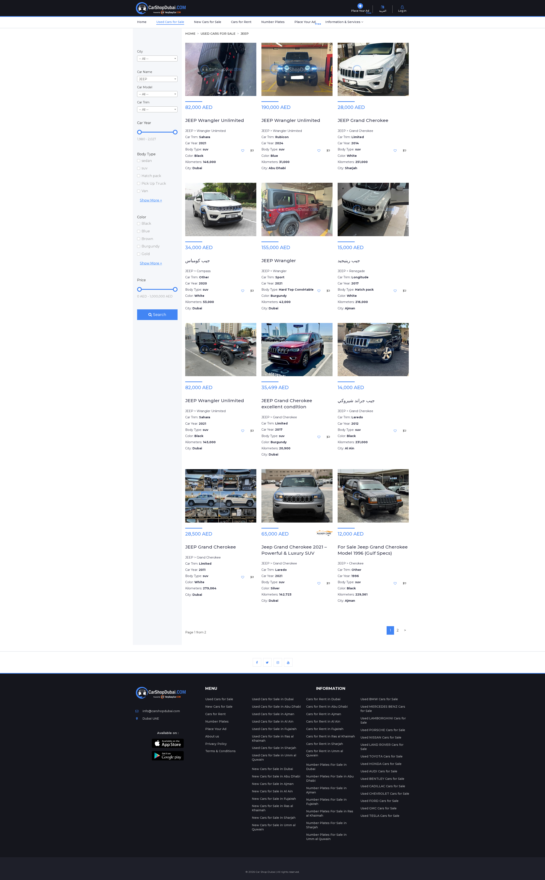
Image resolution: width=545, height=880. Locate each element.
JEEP (245, 34)
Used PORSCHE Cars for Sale (382, 730)
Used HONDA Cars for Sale (381, 764)
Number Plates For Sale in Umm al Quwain (326, 837)
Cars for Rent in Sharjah (324, 744)
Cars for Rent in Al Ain (323, 721)
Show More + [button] (151, 200)
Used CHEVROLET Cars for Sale (384, 794)
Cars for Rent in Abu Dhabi (327, 707)
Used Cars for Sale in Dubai (273, 699)
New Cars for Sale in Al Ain (272, 791)
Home (141, 22)
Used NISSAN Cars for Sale (380, 737)
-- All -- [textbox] (143, 59)
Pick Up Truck (154, 183)
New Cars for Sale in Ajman (273, 784)
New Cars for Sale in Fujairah (274, 799)
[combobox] (157, 58)
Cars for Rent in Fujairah (324, 729)
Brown (147, 239)
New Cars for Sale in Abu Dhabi (276, 776)
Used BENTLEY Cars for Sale (382, 779)
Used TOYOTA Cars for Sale (381, 756)
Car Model (144, 87)
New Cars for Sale (207, 22)
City (140, 51)
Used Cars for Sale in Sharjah (274, 748)
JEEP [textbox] (143, 79)
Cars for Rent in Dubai (323, 699)
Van (145, 191)
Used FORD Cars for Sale (379, 801)
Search (159, 314)
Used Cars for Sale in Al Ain (272, 721)
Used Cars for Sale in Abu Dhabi (276, 707)
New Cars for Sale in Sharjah (273, 818)
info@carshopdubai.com (161, 711)
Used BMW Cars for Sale (379, 699)
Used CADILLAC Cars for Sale (382, 786)
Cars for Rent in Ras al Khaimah (330, 736)
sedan (147, 161)
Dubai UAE (150, 718)
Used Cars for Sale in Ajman (273, 714)
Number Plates (273, 22)
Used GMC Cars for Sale (378, 808)
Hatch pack (151, 176)
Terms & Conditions (220, 751)
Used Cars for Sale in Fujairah (274, 729)
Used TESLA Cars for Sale (379, 816)
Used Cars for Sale (170, 22)
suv (145, 168)
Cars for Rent (241, 22)
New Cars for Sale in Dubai (272, 769)
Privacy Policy (216, 744)
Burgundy (151, 246)
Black (146, 223)
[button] (344, 22)
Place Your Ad (305, 22)
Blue (146, 231)
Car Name (144, 72)
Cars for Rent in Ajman (323, 714)
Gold (146, 254)
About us (212, 736)
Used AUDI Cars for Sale (378, 771)
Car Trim (143, 102)
